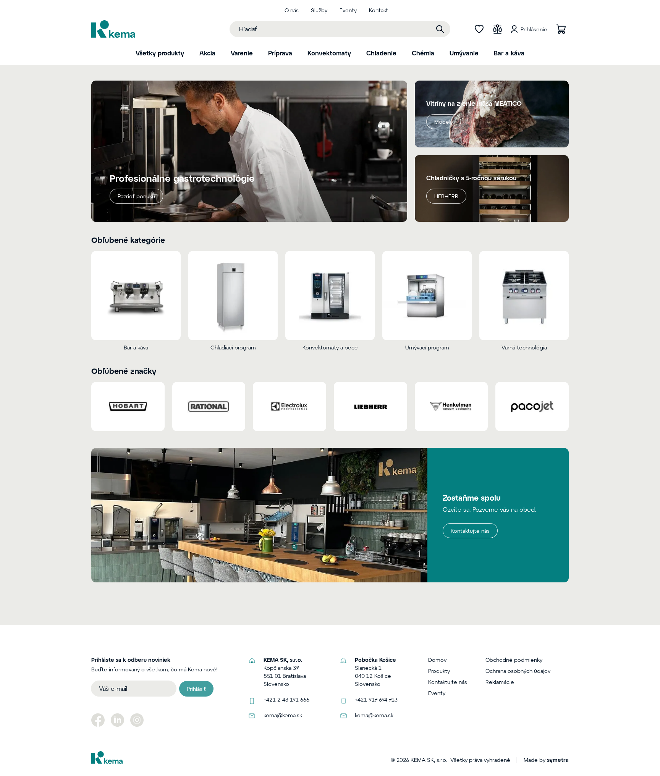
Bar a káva (509, 53)
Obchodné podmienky (513, 659)
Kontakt (378, 10)
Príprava (280, 53)
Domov (437, 659)
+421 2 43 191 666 (286, 699)
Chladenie (381, 53)
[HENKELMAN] (451, 406)
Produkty (439, 671)
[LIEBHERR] (370, 406)
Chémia (423, 53)
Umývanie (464, 53)
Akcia (207, 53)
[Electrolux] (289, 406)
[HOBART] (128, 406)
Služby (319, 10)
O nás (292, 10)
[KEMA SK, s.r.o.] (113, 29)
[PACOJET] (532, 406)
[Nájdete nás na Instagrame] (137, 720)
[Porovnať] (497, 29)
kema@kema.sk (283, 715)
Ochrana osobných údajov (517, 671)
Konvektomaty (329, 53)
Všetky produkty (160, 53)
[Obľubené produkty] (479, 29)
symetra (558, 760)
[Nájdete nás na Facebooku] (98, 720)
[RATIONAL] (209, 406)
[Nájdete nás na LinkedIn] (117, 720)
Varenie (242, 53)
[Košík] (561, 29)
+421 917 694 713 (376, 699)
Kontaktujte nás (470, 530)
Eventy (348, 10)
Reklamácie (499, 682)
